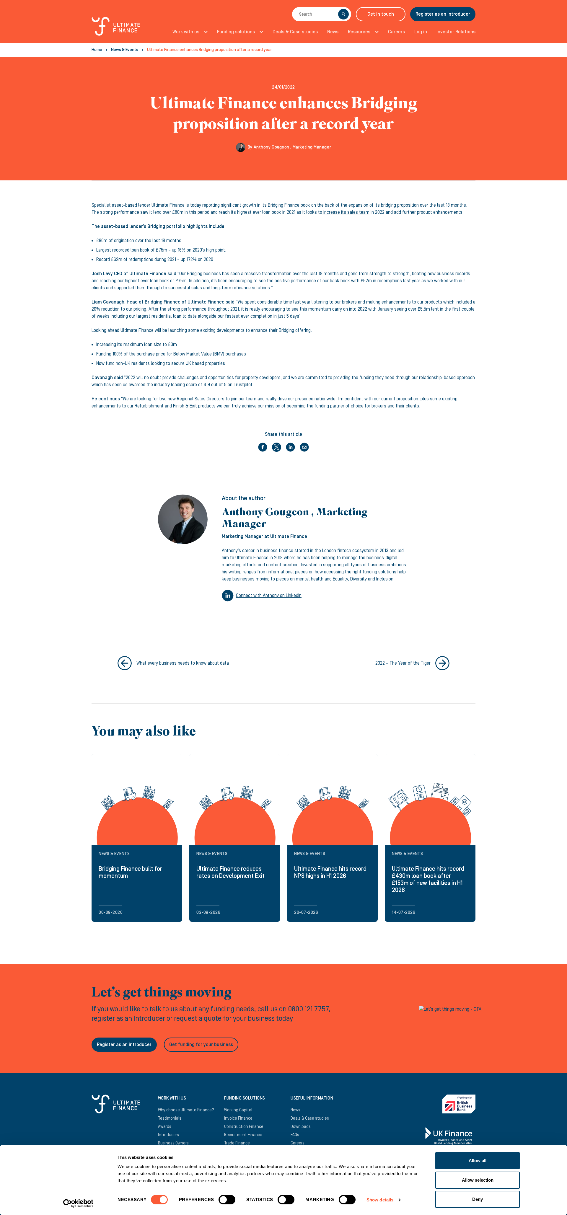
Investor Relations (455, 32)
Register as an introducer (443, 14)
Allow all (477, 1160)
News (332, 32)
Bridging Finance (283, 205)
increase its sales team (345, 212)
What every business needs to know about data (182, 663)
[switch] (227, 1202)
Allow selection (477, 1180)
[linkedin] (290, 447)
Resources (359, 32)
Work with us (185, 32)
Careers (396, 32)
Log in (420, 32)
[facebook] (262, 447)
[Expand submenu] (204, 32)
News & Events (124, 50)
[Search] (343, 14)
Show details (379, 1199)
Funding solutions (236, 32)
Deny (477, 1199)
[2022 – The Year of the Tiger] (442, 663)
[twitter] (276, 447)
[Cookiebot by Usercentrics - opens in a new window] (78, 1203)
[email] (304, 447)
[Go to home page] (116, 30)
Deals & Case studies (295, 32)
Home (97, 50)
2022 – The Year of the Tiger (403, 663)
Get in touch (380, 14)
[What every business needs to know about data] (125, 663)
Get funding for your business (201, 1044)
